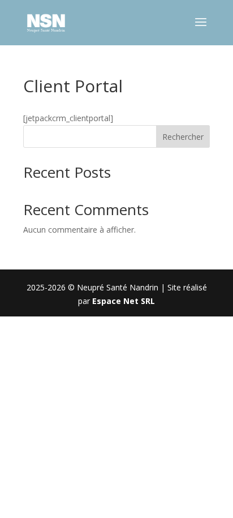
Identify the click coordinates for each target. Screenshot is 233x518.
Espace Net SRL (123, 301)
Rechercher (183, 136)
